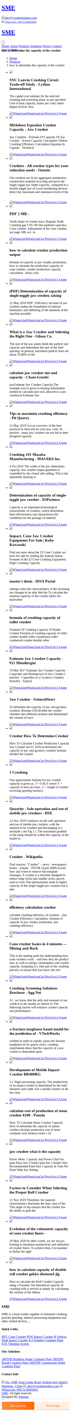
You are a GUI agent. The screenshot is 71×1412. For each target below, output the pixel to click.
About (14, 46)
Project (47, 46)
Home (5, 46)
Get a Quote (18, 1405)
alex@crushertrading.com (21, 17)
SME (5, 1393)
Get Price (45, 113)
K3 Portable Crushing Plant (46, 1340)
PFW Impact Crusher (40, 1336)
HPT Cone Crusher (14, 1336)
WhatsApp (32, 113)
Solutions (36, 46)
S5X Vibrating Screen (15, 1343)
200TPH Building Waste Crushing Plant (27, 1359)
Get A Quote (59, 113)
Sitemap (24, 1396)
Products (24, 46)
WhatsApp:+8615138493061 (20, 1389)
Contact (57, 46)
